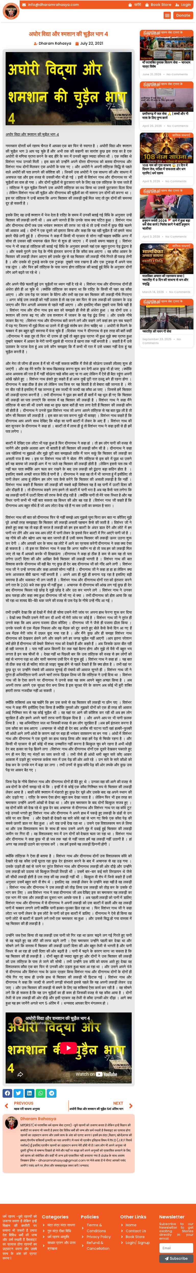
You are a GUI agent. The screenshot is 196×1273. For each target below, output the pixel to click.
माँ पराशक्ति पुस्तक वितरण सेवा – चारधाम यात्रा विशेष (166, 64)
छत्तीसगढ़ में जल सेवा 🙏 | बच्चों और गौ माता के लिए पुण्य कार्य (165, 115)
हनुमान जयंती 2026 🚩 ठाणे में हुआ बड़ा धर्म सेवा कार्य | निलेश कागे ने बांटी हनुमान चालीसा (166, 224)
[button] (167, 15)
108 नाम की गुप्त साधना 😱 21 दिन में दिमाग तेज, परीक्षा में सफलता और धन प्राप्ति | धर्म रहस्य (165, 169)
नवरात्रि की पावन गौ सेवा (156, 331)
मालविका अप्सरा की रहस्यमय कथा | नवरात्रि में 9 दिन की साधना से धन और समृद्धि (165, 280)
